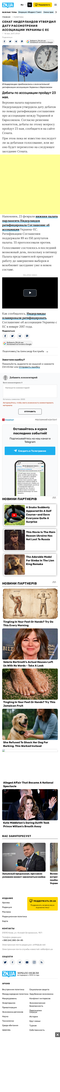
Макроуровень (9, 998)
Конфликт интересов (39, 998)
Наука (5, 1016)
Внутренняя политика (13, 989)
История (33, 1016)
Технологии (8, 1021)
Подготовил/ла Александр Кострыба (23, 351)
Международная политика (15, 994)
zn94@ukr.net (39, 945)
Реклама (6, 912)
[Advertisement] (30, 184)
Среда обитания (10, 1025)
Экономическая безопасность (37, 1004)
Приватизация (9, 1007)
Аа (30, 5)
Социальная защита (39, 989)
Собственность (37, 1030)
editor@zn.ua (46, 949)
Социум (33, 1012)
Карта (5, 921)
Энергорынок (8, 1003)
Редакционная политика (14, 916)
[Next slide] (55, 12)
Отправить (30, 412)
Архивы (6, 902)
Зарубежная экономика (41, 994)
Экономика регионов (12, 1012)
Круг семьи (34, 1021)
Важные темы (9, 12)
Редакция (7, 907)
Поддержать (44, 5)
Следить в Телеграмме (32, 451)
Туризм (33, 1025)
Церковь (6, 1030)
